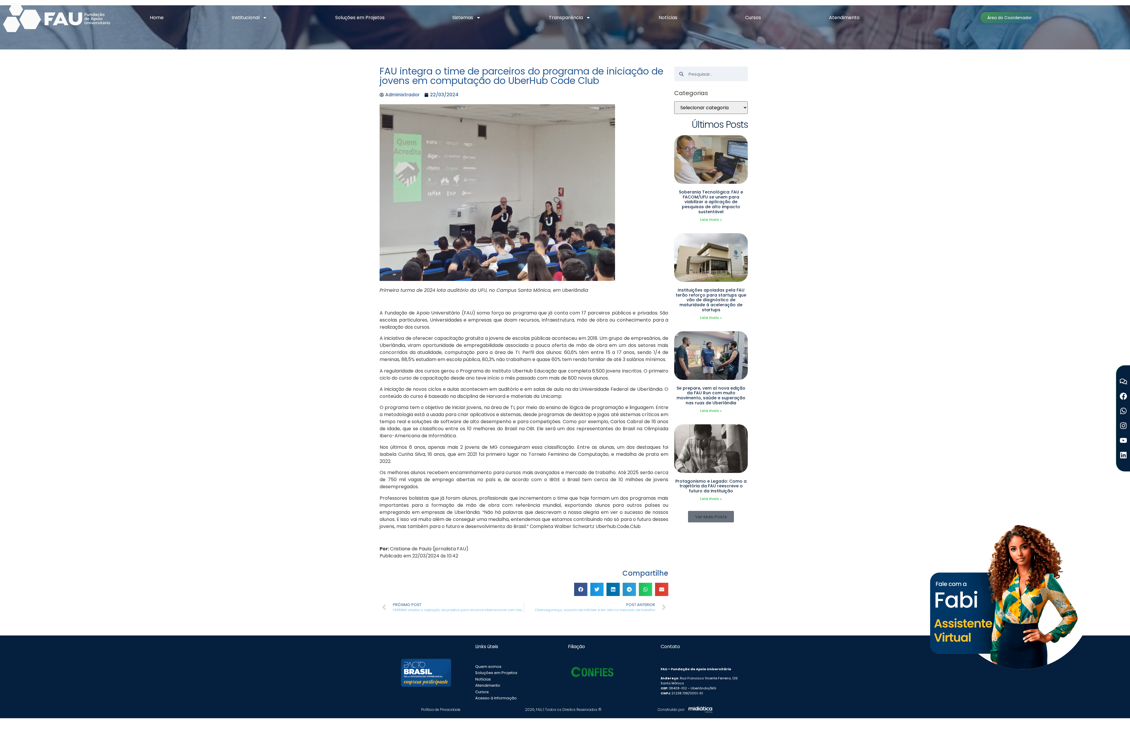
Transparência (566, 17)
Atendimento (844, 17)
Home (157, 17)
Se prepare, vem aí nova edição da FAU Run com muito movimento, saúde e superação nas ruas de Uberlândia (711, 395)
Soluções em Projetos (360, 17)
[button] (580, 589)
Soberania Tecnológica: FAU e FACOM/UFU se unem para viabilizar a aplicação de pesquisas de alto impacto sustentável (711, 202)
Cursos (753, 17)
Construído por (671, 709)
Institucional (246, 17)
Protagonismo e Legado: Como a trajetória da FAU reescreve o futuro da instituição (711, 486)
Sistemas (462, 17)
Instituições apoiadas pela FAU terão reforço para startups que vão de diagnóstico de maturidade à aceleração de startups (711, 300)
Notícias (668, 17)
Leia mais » (711, 219)
